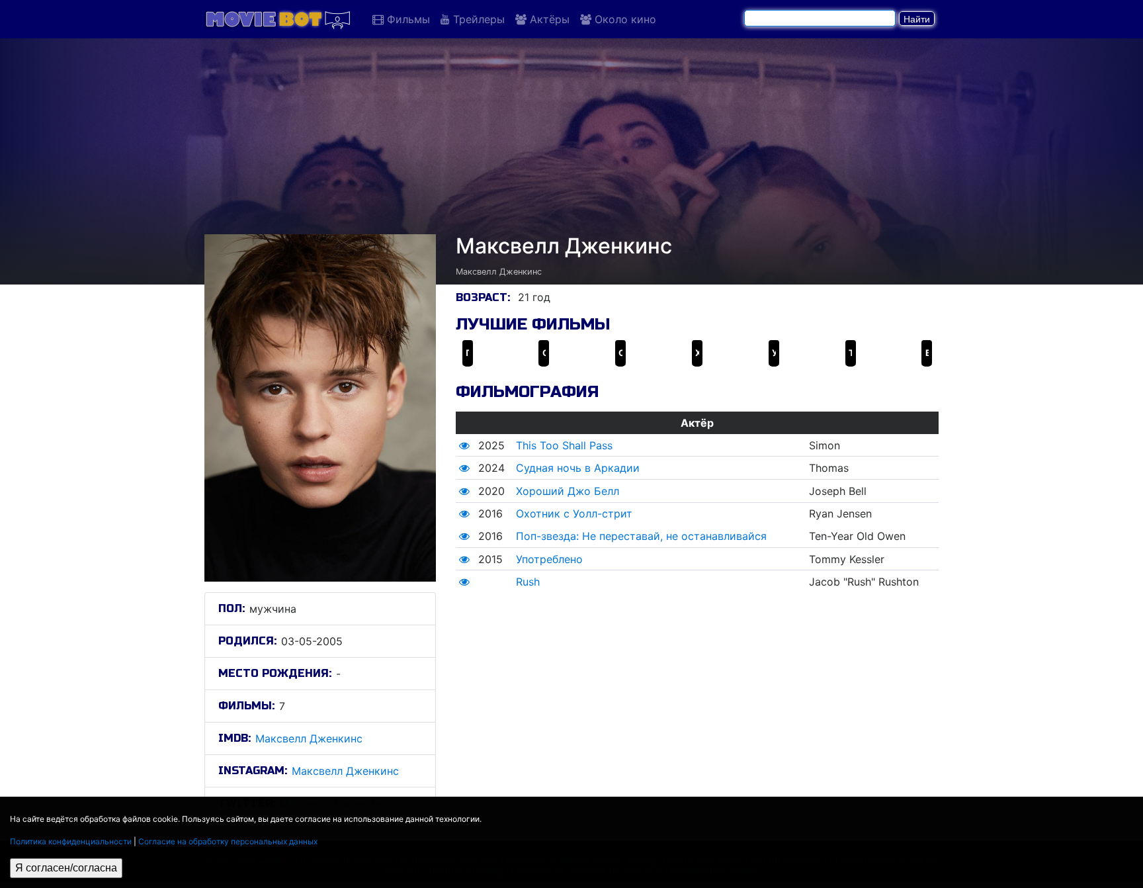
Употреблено (549, 559)
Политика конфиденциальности (71, 841)
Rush (528, 581)
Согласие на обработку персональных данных (228, 841)
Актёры (548, 19)
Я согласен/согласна (66, 867)
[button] (464, 445)
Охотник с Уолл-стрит (574, 513)
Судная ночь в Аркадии (578, 467)
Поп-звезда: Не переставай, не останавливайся (641, 536)
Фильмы (407, 19)
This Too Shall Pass (564, 445)
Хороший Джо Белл (567, 491)
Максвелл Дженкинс (308, 738)
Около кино (623, 19)
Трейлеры (477, 19)
